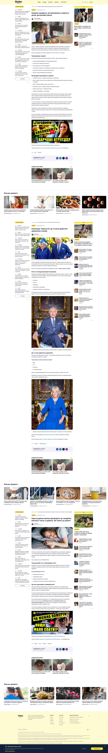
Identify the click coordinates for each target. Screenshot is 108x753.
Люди (39, 2)
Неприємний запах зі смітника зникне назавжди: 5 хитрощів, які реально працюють (22, 277)
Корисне (50, 2)
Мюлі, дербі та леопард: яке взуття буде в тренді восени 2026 (22, 47)
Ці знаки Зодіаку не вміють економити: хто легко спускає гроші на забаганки (21, 74)
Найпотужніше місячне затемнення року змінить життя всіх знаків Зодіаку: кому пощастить (22, 13)
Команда (61, 720)
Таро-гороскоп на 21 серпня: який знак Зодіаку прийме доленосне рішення (22, 567)
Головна (33, 6)
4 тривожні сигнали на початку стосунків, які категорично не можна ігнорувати (21, 546)
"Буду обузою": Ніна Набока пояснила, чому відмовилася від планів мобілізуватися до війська (22, 581)
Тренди (44, 2)
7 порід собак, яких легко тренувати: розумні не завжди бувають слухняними (21, 518)
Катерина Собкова (33, 213)
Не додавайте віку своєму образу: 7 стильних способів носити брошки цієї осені (22, 539)
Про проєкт (61, 717)
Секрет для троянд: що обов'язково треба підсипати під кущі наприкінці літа (22, 560)
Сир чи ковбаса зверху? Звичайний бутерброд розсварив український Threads (22, 291)
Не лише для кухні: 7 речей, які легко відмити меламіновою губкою (21, 27)
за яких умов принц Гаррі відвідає (51, 434)
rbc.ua (91, 2)
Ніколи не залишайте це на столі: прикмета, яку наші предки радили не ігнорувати (22, 34)
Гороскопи (63, 2)
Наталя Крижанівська (8, 213)
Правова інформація (74, 720)
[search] (82, 2)
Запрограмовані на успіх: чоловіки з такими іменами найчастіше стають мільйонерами (22, 53)
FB (57, 158)
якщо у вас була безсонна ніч (58, 636)
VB (66, 158)
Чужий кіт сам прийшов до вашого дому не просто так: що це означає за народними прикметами (22, 262)
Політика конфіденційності (75, 722)
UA (85, 2)
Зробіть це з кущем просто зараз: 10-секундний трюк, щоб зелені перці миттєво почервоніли (22, 60)
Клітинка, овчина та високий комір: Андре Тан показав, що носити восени (21, 284)
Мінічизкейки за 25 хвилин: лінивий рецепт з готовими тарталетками (67, 210)
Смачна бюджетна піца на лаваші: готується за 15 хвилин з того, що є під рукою (22, 270)
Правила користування (74, 719)
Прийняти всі (97, 748)
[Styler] (18, 2)
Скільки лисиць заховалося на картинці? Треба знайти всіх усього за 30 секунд (21, 67)
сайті (41, 559)
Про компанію (62, 722)
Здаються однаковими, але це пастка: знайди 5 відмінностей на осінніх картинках (22, 20)
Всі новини (22, 78)
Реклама (61, 724)
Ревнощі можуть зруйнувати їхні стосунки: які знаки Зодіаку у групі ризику (22, 532)
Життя (36, 6)
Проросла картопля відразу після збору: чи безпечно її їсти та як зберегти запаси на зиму (22, 228)
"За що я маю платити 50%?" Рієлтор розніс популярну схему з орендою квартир (22, 255)
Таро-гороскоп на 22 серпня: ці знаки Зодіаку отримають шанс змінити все (22, 241)
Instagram (62, 52)
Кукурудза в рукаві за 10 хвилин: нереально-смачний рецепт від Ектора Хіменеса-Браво (22, 553)
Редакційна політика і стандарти (76, 717)
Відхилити (84, 748)
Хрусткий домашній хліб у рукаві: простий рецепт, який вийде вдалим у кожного (22, 40)
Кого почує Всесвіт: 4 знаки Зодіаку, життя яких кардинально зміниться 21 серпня (22, 574)
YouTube (66, 372)
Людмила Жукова (85, 214)
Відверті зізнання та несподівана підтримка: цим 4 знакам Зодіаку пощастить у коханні (22, 248)
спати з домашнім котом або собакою (51, 639)
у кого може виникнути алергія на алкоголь (50, 148)
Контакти (61, 719)
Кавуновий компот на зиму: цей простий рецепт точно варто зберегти (22, 525)
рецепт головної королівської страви (48, 439)
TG (60, 158)
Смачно (57, 2)
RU (87, 2)
